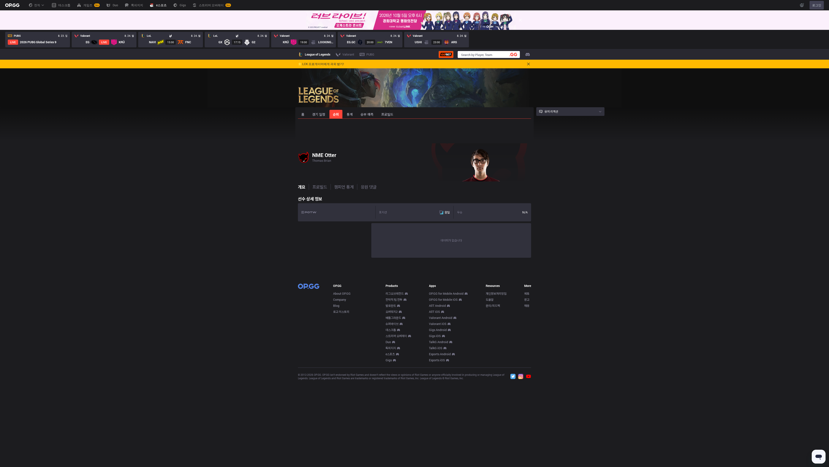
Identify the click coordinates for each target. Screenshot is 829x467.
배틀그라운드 (393, 318)
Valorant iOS (437, 324)
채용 (526, 306)
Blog (336, 306)
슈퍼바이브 (392, 324)
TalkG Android (438, 342)
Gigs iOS (435, 336)
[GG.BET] (446, 54)
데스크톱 (391, 330)
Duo (388, 342)
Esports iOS (437, 360)
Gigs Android (438, 330)
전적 (37, 5)
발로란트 (391, 306)
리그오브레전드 (395, 293)
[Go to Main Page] (12, 5)
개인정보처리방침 (496, 293)
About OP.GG (342, 293)
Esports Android (440, 354)
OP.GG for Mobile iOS (443, 299)
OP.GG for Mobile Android (446, 293)
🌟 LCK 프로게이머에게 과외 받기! (321, 64)
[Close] (520, 20)
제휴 (526, 293)
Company (339, 299)
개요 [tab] (301, 187)
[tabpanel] (414, 226)
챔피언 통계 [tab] (344, 187)
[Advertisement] (414, 130)
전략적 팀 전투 (394, 299)
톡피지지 (391, 348)
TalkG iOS (435, 348)
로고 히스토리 (341, 312)
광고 (526, 299)
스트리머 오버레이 (396, 336)
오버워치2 (392, 312)
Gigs (389, 360)
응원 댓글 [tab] (369, 187)
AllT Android (437, 306)
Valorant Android (440, 318)
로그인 (816, 5)
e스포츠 (390, 354)
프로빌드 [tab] (319, 187)
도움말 (490, 299)
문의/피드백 (493, 306)
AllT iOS (434, 312)
